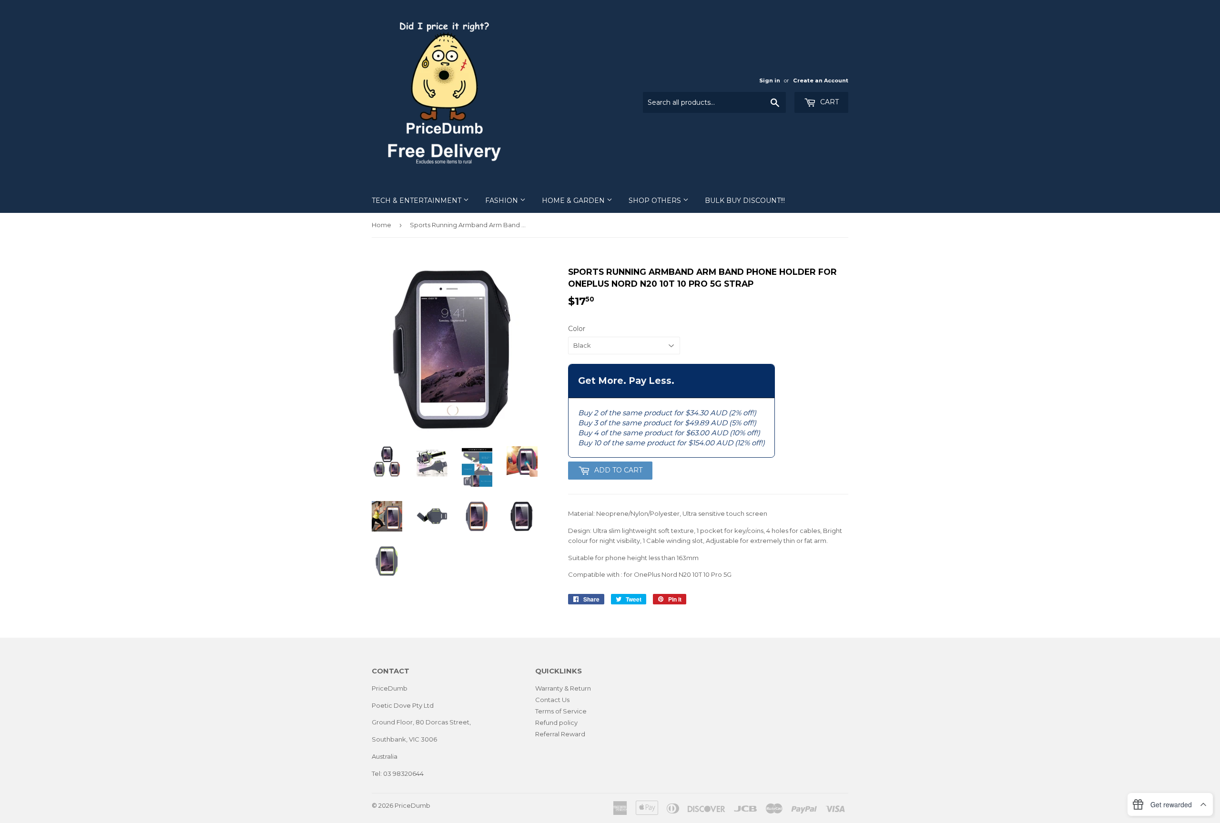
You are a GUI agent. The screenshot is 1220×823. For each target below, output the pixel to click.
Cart (828, 102)
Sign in (769, 80)
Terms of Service (561, 711)
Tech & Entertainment (417, 200)
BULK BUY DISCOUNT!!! (745, 200)
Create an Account (820, 80)
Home (381, 225)
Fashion (502, 200)
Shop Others (656, 200)
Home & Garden (574, 200)
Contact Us (552, 699)
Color (576, 328)
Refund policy (556, 722)
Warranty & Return (563, 688)
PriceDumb (412, 805)
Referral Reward (560, 734)
